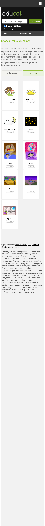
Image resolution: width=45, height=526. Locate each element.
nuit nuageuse (9, 129)
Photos (19, 26)
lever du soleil (31, 99)
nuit (31, 189)
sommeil (35, 244)
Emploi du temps (27, 33)
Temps (15, 33)
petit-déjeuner (14, 247)
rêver (10, 163)
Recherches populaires (12, 29)
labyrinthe (10, 218)
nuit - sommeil (10, 99)
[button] (10, 102)
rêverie (4, 247)
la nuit (31, 129)
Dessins (9, 26)
